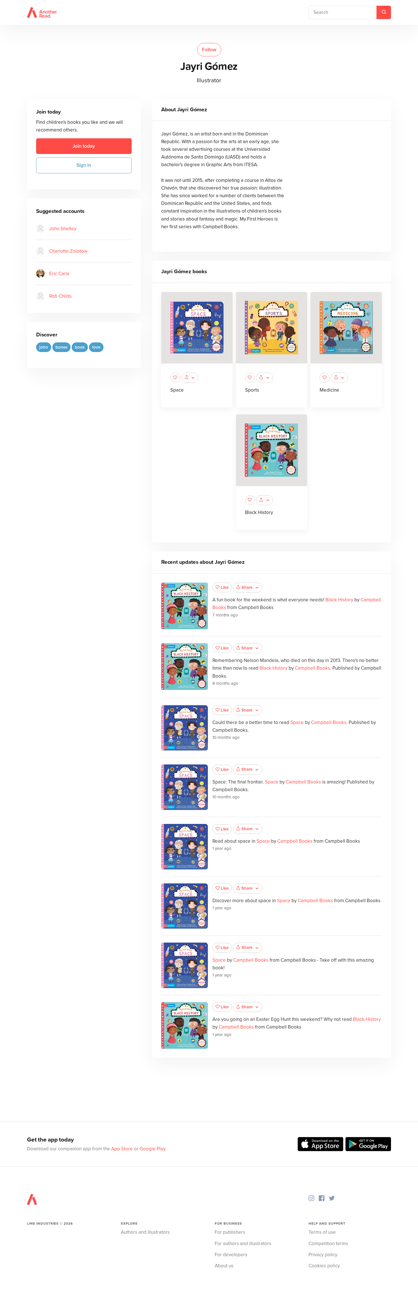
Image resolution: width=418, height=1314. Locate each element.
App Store (122, 1149)
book (80, 346)
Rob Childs (60, 296)
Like (225, 587)
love (96, 346)
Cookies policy (324, 1266)
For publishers (230, 1232)
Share (247, 587)
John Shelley (62, 228)
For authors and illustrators (243, 1244)
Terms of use (322, 1232)
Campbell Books (312, 668)
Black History (259, 512)
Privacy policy (323, 1255)
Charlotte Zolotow (68, 251)
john (43, 346)
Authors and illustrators (145, 1232)
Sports (252, 390)
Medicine (329, 390)
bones (61, 346)
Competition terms (328, 1244)
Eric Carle (59, 273)
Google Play (152, 1149)
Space (177, 390)
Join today (84, 146)
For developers (231, 1255)
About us (224, 1266)
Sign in (83, 165)
